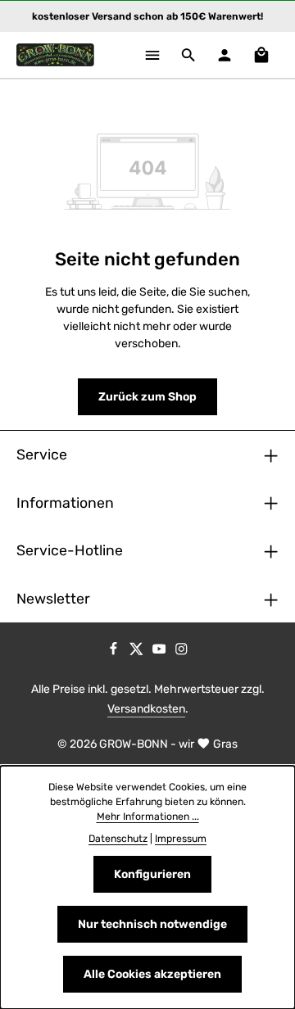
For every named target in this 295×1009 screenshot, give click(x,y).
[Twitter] (137, 652)
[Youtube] (160, 652)
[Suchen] (188, 54)
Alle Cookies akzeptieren (152, 974)
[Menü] (152, 54)
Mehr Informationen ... (148, 816)
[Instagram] (181, 652)
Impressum (180, 838)
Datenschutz (118, 838)
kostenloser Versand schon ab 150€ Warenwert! (147, 16)
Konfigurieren (152, 874)
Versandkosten (146, 709)
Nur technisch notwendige (152, 924)
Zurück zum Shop (147, 397)
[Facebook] (115, 652)
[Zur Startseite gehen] (55, 54)
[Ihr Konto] (224, 54)
